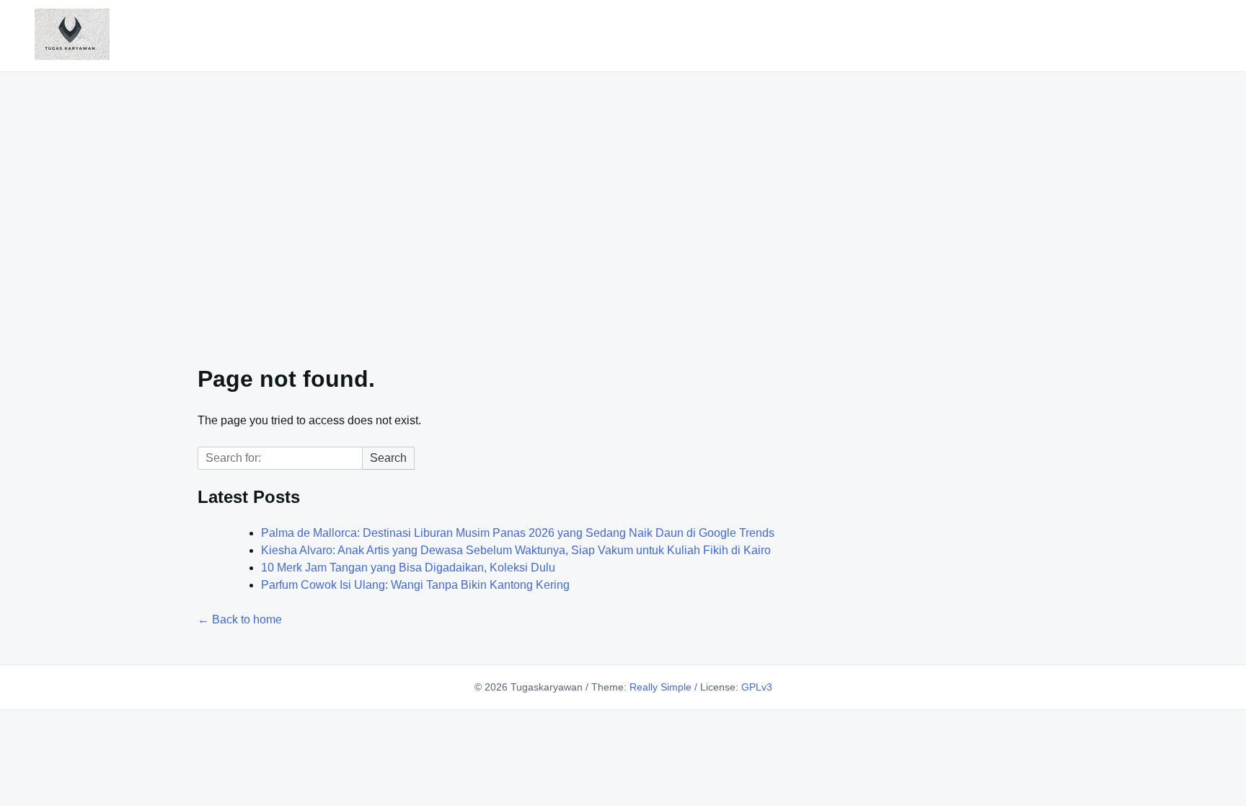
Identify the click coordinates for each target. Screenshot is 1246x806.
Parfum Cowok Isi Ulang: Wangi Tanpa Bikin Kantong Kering (415, 585)
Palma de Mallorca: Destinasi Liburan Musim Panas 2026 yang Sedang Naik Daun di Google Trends (517, 533)
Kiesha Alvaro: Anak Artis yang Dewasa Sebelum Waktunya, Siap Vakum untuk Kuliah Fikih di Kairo (516, 550)
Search (388, 458)
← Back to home (240, 619)
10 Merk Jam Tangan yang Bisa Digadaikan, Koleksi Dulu (408, 567)
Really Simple (660, 687)
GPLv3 (756, 687)
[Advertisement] (623, 209)
